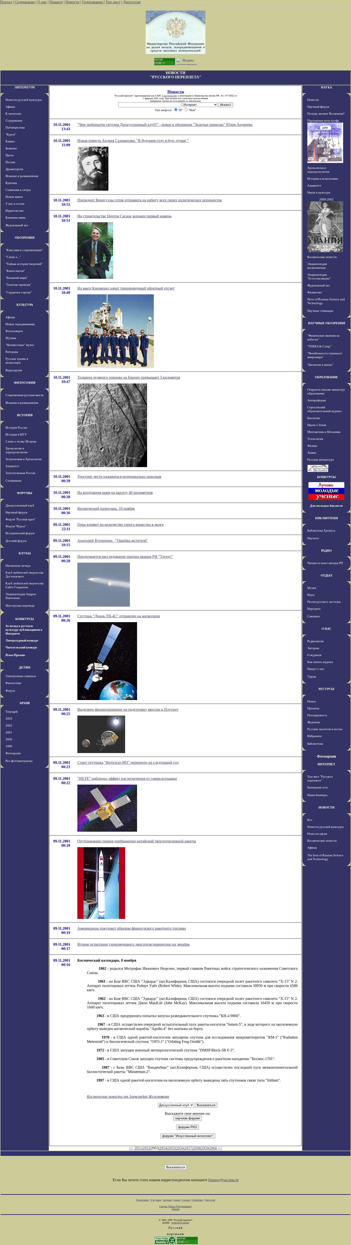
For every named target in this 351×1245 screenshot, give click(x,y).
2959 (205, 1148)
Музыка (10, 338)
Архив (177, 1200)
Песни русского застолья (323, 602)
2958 (196, 1148)
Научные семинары (320, 311)
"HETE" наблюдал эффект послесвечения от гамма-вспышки (127, 778)
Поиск (311, 701)
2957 (188, 1148)
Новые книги (14, 197)
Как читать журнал (320, 662)
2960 (213, 1148)
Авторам (313, 648)
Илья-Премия (15, 655)
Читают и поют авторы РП (325, 563)
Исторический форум (19, 533)
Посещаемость (317, 715)
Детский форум (15, 541)
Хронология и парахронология (16, 450)
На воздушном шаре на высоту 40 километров (115, 492)
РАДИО (326, 550)
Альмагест (12, 466)
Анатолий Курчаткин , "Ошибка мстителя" (112, 541)
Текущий (11, 711)
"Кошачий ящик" (16, 278)
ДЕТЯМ (24, 667)
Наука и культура (318, 192)
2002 (8, 725)
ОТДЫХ (326, 575)
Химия (311, 452)
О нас (42, 2)
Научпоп (313, 538)
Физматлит (314, 292)
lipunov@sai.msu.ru (223, 1180)
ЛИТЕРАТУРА (24, 87)
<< (131, 1148)
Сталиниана (13, 480)
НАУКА (326, 87)
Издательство (14, 210)
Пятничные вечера (18, 565)
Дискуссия (131, 2)
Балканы (11, 148)
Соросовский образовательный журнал (324, 409)
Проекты (313, 708)
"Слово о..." (13, 257)
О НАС (326, 629)
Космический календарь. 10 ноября (106, 509)
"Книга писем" (15, 271)
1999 (8, 746)
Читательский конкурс (21, 647)
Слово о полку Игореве (21, 441)
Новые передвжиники (20, 324)
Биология (313, 418)
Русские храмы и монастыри (16, 360)
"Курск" (10, 134)
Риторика (11, 352)
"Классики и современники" (24, 250)
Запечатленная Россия (20, 473)
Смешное (313, 616)
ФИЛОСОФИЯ (24, 382)
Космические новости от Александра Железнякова (128, 1096)
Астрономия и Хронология (23, 459)
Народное (314, 608)
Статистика (197, 1200)
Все (309, 820)
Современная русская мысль (24, 395)
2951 (138, 1148)
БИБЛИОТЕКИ (326, 518)
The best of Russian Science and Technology (325, 857)
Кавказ (10, 141)
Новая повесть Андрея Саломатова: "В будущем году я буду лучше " (133, 141)
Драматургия (14, 169)
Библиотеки (315, 743)
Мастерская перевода (20, 605)
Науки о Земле (316, 425)
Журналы (313, 722)
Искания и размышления (21, 176)
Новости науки (317, 833)
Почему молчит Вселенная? (326, 113)
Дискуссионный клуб (19, 505)
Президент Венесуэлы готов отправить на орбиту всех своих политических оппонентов (149, 200)
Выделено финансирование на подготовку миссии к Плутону (127, 709)
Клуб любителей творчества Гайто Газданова (24, 585)
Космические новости (322, 257)
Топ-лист (113, 2)
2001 (8, 732)
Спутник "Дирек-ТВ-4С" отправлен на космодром (118, 616)
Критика (11, 183)
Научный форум (16, 512)
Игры (310, 595)
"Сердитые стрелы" (18, 292)
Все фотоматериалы (18, 761)
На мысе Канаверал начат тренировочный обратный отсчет (126, 288)
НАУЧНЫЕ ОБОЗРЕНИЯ (326, 323)
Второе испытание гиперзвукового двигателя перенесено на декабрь (133, 944)
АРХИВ (24, 703)
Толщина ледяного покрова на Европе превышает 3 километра (128, 377)
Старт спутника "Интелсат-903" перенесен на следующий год (128, 762)
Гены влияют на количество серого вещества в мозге (120, 525)
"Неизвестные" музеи (19, 345)
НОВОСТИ (327, 807)
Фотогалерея (14, 331)
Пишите (56, 2)
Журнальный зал (16, 225)
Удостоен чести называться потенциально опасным (119, 476)
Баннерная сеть (317, 787)
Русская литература (320, 459)
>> (220, 1148)
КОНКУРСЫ (24, 619)
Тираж (311, 676)
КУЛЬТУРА (24, 305)
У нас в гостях (15, 203)
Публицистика (15, 127)
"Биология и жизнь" (320, 364)
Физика (312, 445)
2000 (8, 739)
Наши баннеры (317, 795)
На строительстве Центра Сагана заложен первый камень (124, 216)
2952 (146, 1148)
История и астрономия (322, 178)
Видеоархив (13, 370)
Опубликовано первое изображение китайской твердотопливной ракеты (136, 841)
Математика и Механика (323, 432)
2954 (163, 1148)
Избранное (314, 736)
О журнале (314, 655)
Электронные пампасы (20, 676)
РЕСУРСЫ (326, 689)
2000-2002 (326, 199)
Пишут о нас (315, 669)
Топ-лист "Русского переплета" (320, 778)
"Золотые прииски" (18, 284)
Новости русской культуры (23, 100)
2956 (180, 1148)
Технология (315, 439)
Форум (10, 690)
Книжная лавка (15, 217)
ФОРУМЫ (24, 493)
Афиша (10, 106)
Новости (72, 2)
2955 (171, 1148)
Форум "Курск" (15, 526)
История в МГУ (16, 434)
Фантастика (13, 683)
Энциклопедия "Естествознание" (319, 276)
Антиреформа (316, 400)
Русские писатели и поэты (324, 729)
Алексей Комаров (180, 1222)
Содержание (25, 2)
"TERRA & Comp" (319, 346)
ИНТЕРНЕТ (326, 764)
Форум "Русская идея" (20, 519)
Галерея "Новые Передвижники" (175, 1206)
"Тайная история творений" (24, 264)
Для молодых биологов (326, 505)
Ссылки (186, 1200)
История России (16, 427)
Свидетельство (169, 95)
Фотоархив (13, 753)
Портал (6, 2)
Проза (9, 155)
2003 (8, 718)
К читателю (13, 113)
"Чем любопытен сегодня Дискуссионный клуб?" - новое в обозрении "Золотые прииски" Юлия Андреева (164, 125)
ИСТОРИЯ (24, 415)
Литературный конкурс (21, 640)
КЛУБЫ (25, 553)
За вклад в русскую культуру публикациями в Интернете (23, 629)
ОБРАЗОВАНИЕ (326, 377)
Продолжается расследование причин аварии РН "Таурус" (125, 557)
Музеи (311, 588)
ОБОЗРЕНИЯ (24, 237)
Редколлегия (315, 641)
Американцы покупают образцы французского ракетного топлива (131, 928)
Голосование (93, 2)
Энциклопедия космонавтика (317, 265)
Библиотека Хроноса (321, 530)
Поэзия (10, 162)
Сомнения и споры (18, 190)
